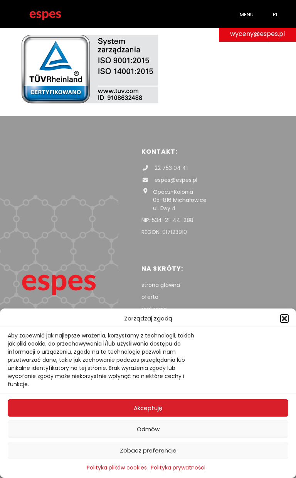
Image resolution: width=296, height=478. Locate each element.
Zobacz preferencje (148, 450)
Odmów (148, 429)
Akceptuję (148, 408)
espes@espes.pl (175, 180)
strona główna (160, 285)
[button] (284, 318)
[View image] (90, 101)
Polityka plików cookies (117, 467)
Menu (247, 14)
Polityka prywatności (178, 467)
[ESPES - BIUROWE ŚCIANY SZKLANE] (45, 14)
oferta (149, 297)
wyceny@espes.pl (257, 33)
